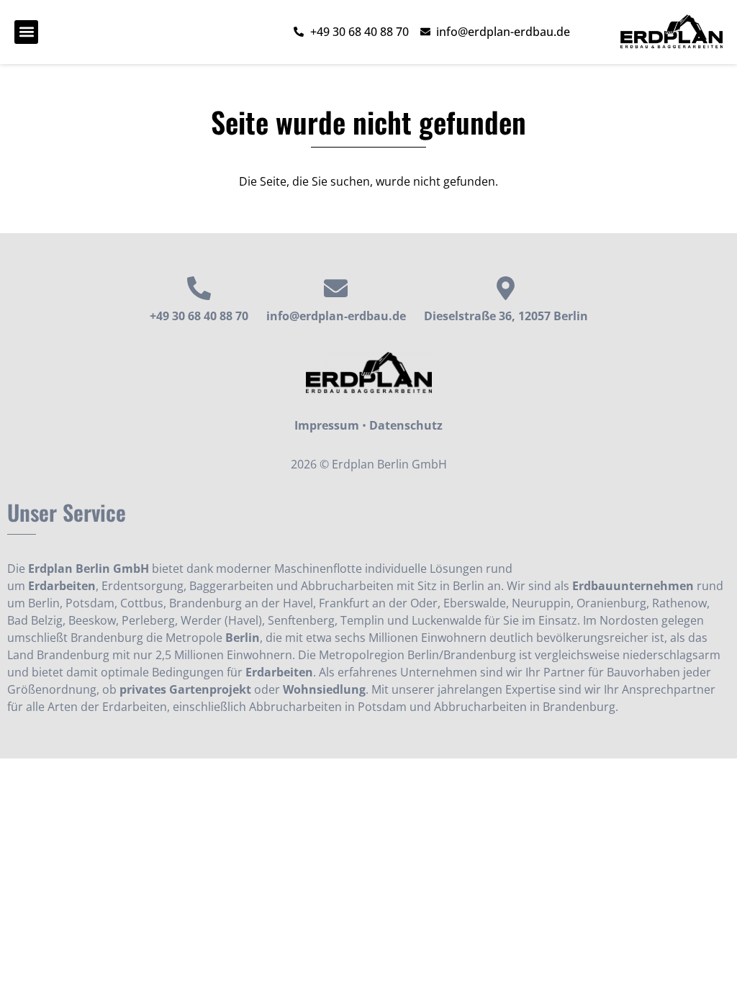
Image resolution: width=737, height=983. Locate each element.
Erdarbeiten (62, 586)
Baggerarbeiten (231, 586)
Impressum (326, 425)
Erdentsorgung (142, 586)
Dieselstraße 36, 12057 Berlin (506, 316)
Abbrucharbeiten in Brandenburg (524, 707)
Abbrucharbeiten (347, 586)
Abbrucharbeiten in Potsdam (328, 707)
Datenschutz (406, 425)
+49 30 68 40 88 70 (199, 316)
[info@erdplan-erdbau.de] (336, 288)
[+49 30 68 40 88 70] (199, 288)
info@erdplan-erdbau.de (336, 316)
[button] (26, 32)
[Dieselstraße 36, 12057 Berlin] (505, 288)
